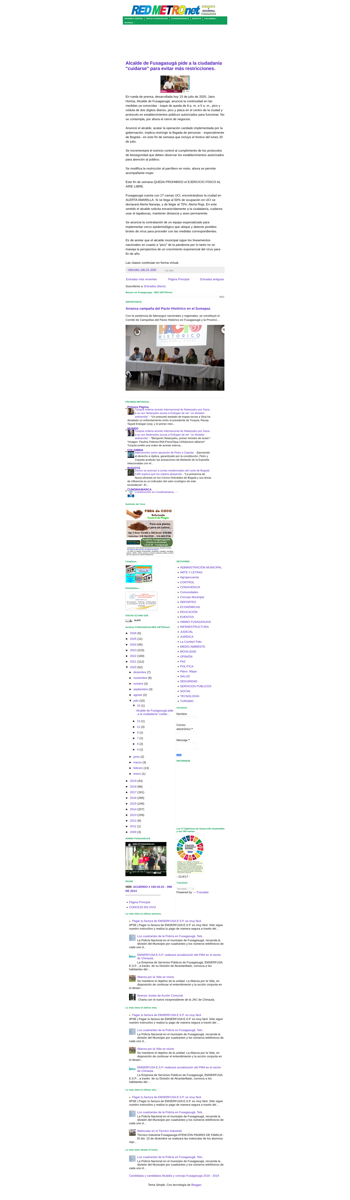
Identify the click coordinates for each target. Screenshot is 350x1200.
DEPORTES (188, 602)
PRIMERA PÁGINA (133, 18)
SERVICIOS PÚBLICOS (195, 686)
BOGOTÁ (196, 18)
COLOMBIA (210, 18)
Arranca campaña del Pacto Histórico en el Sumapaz (168, 308)
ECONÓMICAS (190, 607)
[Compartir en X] (169, 270)
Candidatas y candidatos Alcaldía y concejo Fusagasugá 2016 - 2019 (174, 1175)
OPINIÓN (186, 656)
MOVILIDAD (188, 651)
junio (136, 756)
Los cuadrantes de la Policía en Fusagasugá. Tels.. (170, 936)
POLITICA (186, 666)
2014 (133, 809)
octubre (138, 683)
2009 (133, 832)
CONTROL (187, 582)
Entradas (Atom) (155, 286)
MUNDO (128, 23)
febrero (138, 768)
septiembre (141, 689)
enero (137, 773)
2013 (133, 815)
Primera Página (138, 407)
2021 (133, 661)
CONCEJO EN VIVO (142, 907)
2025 (133, 638)
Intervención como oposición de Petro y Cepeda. (165, 452)
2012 (133, 820)
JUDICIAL (186, 631)
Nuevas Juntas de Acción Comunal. (160, 995)
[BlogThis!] (167, 270)
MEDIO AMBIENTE (192, 646)
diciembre (140, 672)
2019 (133, 780)
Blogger (196, 1184)
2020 (133, 667)
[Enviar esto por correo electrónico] (166, 270)
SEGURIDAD (188, 681)
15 (139, 705)
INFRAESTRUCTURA (194, 626)
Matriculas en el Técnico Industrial (159, 1131)
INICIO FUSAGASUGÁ (157, 18)
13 (139, 721)
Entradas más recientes (141, 279)
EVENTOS (187, 617)
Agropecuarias (189, 577)
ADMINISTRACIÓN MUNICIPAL (201, 567)
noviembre (140, 677)
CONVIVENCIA (190, 587)
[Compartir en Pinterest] (172, 270)
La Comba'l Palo (191, 641)
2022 (133, 656)
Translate (202, 892)
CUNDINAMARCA (180, 18)
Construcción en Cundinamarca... (156, 491)
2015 (133, 803)
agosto (138, 695)
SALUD (185, 676)
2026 (133, 633)
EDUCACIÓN (189, 612)
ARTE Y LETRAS (191, 572)
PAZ (183, 661)
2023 (133, 650)
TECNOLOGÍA (189, 696)
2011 (133, 826)
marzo (137, 762)
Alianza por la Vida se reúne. (156, 977)
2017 (133, 792)
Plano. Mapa (188, 671)
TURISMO (187, 701)
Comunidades (189, 592)
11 (139, 726)
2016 (133, 797)
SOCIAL (185, 691)
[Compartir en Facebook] (171, 270)
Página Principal (178, 279)
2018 (133, 786)
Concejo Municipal (192, 597)
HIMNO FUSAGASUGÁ (195, 621)
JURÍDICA (187, 636)
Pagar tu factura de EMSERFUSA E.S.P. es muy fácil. (167, 921)
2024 (133, 644)
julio (136, 700)
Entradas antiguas (212, 279)
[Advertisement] (175, 44)
